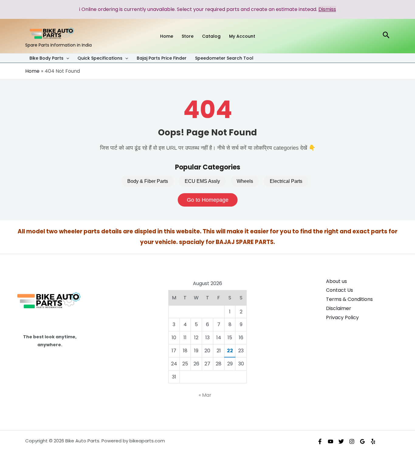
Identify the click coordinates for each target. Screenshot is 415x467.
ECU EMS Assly (202, 181)
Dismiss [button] (327, 9)
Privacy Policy (342, 317)
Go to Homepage (207, 200)
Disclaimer (338, 308)
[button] (66, 58)
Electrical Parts (286, 181)
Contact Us (339, 290)
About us (336, 281)
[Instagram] (352, 441)
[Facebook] (320, 441)
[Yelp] (373, 441)
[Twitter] (341, 441)
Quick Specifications (99, 58)
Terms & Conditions (349, 299)
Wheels (245, 181)
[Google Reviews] (362, 441)
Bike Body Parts (46, 58)
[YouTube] (330, 441)
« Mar (205, 395)
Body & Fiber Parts (147, 181)
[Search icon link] (386, 36)
